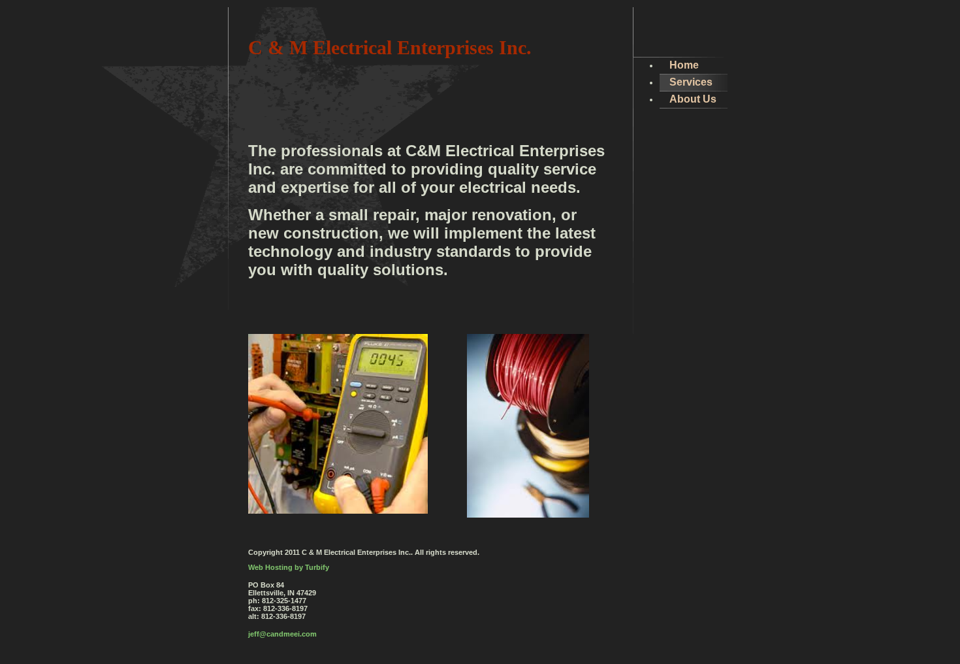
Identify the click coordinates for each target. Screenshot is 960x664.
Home (684, 65)
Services (690, 82)
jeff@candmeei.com (282, 634)
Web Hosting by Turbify (288, 567)
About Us (692, 99)
